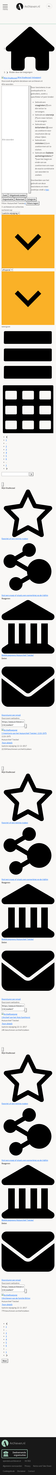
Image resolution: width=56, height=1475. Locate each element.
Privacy (27, 1466)
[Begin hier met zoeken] (30, 48)
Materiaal (20, 199)
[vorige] (7, 436)
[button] (7, 742)
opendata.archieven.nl (12, 1461)
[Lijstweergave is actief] (28, 354)
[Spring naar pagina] (31, 474)
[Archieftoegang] (9, 729)
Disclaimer (21, 1471)
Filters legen (32, 203)
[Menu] (3, 484)
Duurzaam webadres (11, 718)
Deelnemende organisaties (19, 1454)
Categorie (31, 199)
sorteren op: (7, 210)
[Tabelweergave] (28, 408)
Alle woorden (7, 84)
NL (49, 6)
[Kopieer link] (26, 726)
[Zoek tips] (30, 139)
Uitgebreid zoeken (18, 195)
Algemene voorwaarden (12, 1466)
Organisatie (8, 199)
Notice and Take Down (42, 1466)
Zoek (5, 195)
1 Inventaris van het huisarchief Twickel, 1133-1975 (24, 733)
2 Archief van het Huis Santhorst (16, 1017)
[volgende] (7, 468)
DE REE (28, 1461)
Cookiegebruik (9, 1471)
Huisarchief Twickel (16, 203)
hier (47, 189)
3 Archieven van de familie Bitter (16, 1298)
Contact (31, 1471)
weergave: (6, 326)
